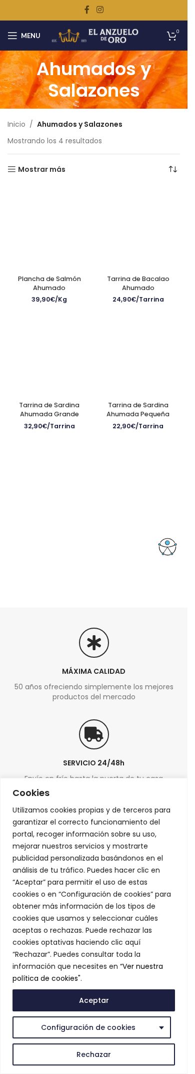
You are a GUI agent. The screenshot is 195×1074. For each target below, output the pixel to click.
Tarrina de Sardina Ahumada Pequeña (138, 409)
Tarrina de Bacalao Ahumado (138, 283)
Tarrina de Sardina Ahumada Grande (49, 409)
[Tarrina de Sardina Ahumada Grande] (50, 355)
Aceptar (94, 1000)
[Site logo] (95, 35)
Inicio (17, 124)
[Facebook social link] (87, 10)
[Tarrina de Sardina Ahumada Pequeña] (138, 355)
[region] (94, 926)
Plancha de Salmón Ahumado (49, 283)
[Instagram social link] (99, 10)
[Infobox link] (94, 683)
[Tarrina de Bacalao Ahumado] (138, 229)
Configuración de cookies (88, 1027)
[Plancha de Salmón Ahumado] (50, 229)
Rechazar (93, 1054)
